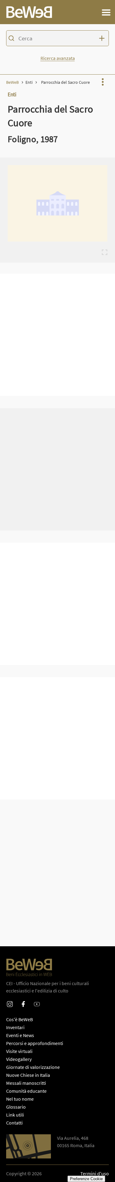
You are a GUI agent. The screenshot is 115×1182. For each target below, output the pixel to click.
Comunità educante (26, 1091)
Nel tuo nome (20, 1099)
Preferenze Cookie (86, 1178)
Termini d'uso (94, 1173)
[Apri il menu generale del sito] (106, 12)
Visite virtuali (19, 1051)
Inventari (15, 1027)
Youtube (37, 1000)
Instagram (10, 1000)
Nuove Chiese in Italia (28, 1075)
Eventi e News (20, 1035)
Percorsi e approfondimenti (34, 1043)
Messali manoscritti (26, 1083)
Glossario (16, 1107)
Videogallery (19, 1059)
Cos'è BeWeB (19, 1019)
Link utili (15, 1115)
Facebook (23, 1000)
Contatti (14, 1123)
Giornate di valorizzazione (33, 1067)
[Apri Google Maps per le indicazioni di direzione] (28, 1146)
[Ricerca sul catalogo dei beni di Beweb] (57, 39)
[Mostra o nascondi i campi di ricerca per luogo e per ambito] (103, 38)
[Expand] (104, 252)
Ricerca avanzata (57, 58)
